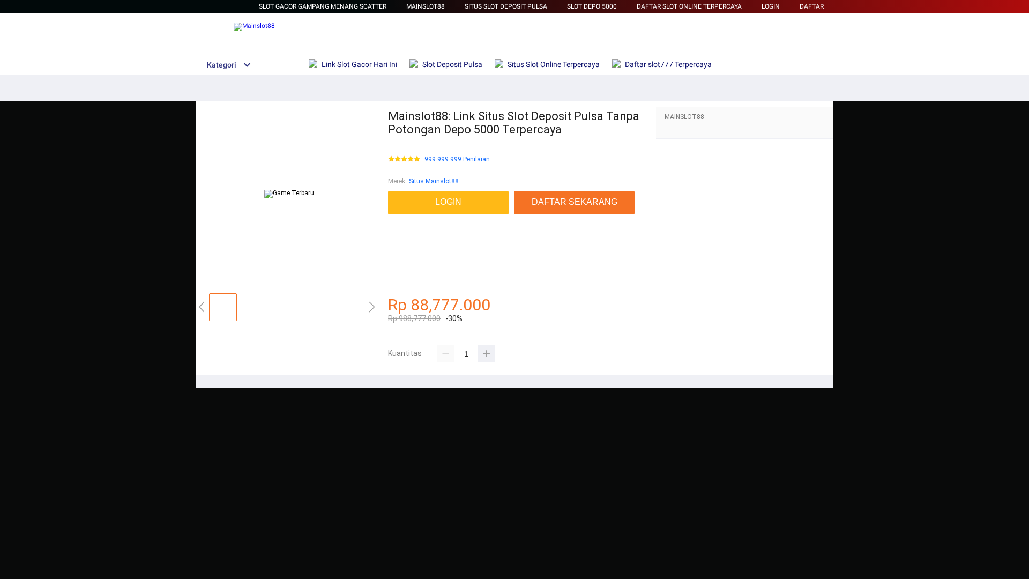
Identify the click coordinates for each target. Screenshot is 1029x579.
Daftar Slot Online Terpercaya (689, 6)
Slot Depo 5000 (592, 6)
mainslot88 (405, 220)
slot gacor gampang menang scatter (322, 6)
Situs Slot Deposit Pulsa (506, 6)
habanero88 (405, 230)
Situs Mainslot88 (434, 181)
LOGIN (771, 6)
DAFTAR (812, 6)
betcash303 (405, 241)
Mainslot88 (425, 6)
